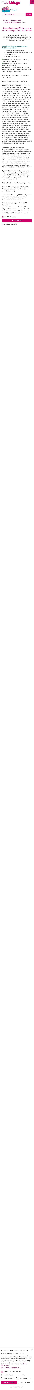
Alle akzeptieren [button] (9, 1382)
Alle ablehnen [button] (25, 1382)
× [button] (32, 1349)
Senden (29, 14)
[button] (32, 2)
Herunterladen (17, 220)
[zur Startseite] (13, 5)
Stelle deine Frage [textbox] (9, 14)
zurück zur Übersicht (10, 224)
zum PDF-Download (10, 217)
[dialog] (17, 1369)
